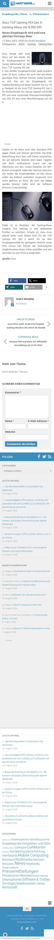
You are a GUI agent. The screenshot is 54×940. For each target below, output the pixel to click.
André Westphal (37, 40)
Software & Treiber (36, 879)
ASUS (21, 44)
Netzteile (38, 859)
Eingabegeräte (10, 14)
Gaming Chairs (8, 848)
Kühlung (39, 851)
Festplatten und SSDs (36, 843)
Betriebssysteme (40, 839)
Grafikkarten (36, 847)
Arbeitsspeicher (20, 839)
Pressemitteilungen (20, 871)
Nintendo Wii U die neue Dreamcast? (29, 594)
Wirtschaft (10, 887)
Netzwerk (8, 863)
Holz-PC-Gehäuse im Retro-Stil (27, 605)
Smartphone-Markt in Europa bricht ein (32, 571)
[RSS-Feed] (50, 457)
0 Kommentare (41, 14)
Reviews (26, 875)
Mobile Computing (33, 855)
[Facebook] (39, 457)
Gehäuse (20, 847)
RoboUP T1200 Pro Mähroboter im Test (31, 628)
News (24, 14)
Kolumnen (6, 852)
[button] (17, 280)
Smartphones (12, 879)
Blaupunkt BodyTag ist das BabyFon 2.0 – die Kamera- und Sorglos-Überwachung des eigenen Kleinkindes (24, 520)
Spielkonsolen (26, 883)
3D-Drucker (6, 840)
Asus (13, 258)
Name (9, 420)
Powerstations (10, 867)
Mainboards (10, 855)
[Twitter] (44, 457)
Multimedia (23, 859)
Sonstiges (9, 883)
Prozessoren (11, 875)
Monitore (8, 859)
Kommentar (13, 392)
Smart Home (40, 875)
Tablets (40, 883)
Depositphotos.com (26, 922)
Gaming (32, 44)
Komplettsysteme (21, 851)
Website (10, 431)
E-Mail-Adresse (38, 420)
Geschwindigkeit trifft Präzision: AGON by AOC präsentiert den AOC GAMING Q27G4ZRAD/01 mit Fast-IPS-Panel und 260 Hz (25, 503)
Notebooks (33, 863)
